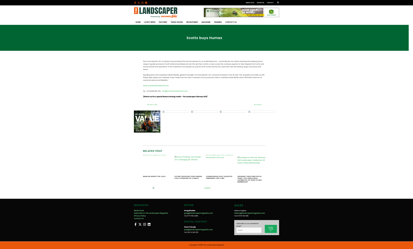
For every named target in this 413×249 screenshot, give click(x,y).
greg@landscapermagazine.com (198, 213)
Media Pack (139, 210)
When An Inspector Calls (154, 176)
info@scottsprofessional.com (175, 91)
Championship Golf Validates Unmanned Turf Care (219, 177)
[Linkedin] (146, 3)
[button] (278, 2)
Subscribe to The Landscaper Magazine (151, 213)
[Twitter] (139, 3)
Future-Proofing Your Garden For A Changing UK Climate (188, 177)
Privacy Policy (140, 216)
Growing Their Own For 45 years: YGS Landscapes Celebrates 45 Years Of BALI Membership (249, 179)
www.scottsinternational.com (156, 85)
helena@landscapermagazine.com (249, 213)
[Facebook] (135, 3)
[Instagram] (142, 3)
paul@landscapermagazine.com (198, 229)
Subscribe (270, 229)
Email (239, 226)
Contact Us (139, 218)
